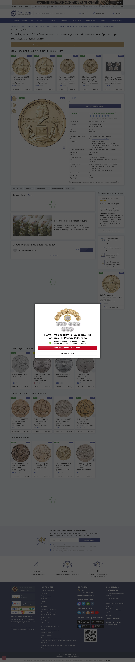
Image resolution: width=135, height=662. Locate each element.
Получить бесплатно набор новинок (67, 348)
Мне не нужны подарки (67, 353)
